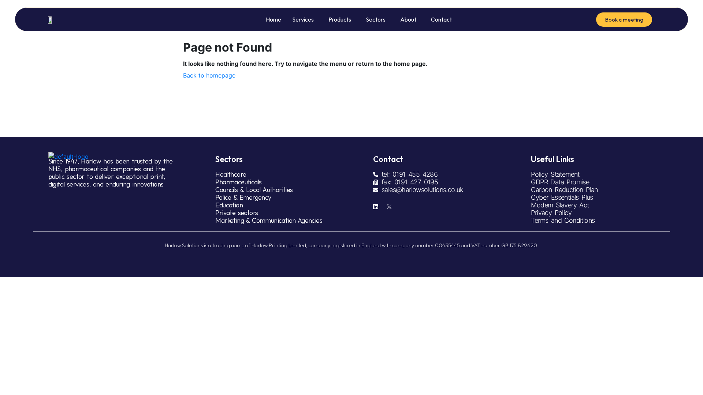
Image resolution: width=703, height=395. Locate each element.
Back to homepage (209, 75)
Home (273, 19)
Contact (441, 19)
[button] (305, 19)
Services (303, 19)
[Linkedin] (376, 206)
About (408, 19)
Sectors (376, 19)
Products (339, 19)
